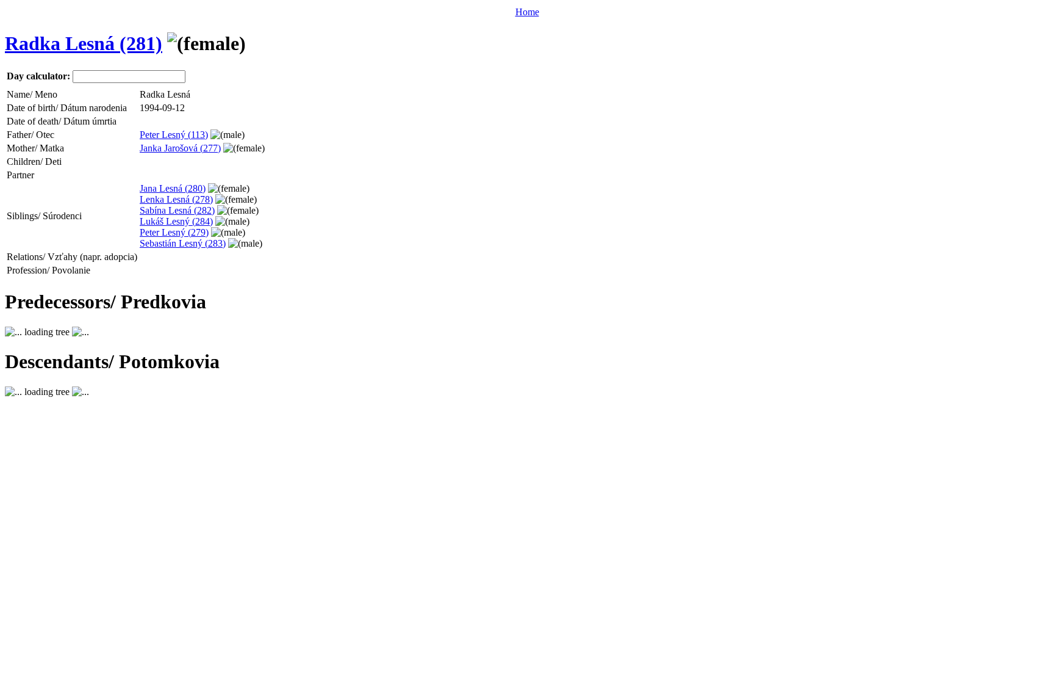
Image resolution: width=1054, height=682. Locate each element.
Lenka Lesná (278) (176, 199)
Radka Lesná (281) (83, 43)
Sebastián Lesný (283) (183, 243)
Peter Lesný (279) (174, 232)
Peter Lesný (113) (174, 134)
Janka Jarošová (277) (180, 148)
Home (527, 12)
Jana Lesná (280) (173, 188)
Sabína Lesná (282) (177, 210)
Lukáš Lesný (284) (176, 221)
